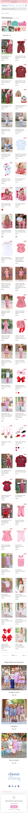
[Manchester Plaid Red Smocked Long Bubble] (21, 46)
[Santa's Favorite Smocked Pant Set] (7, 376)
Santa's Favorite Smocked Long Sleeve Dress (5, 337)
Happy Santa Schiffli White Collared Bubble (20, 645)
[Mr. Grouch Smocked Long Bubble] (21, 535)
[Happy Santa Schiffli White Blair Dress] (7, 610)
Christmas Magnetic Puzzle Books (21, 106)
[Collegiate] (14, 711)
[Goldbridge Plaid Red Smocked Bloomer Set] (7, 510)
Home (2, 13)
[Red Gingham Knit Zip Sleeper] (21, 169)
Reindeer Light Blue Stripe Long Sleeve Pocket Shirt (20, 155)
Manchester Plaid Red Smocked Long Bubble (20, 57)
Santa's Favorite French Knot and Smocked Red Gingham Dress (6, 285)
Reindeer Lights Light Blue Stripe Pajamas (6, 180)
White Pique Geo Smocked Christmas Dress (6, 259)
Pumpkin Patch (14, 692)
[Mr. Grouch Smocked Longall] (21, 560)
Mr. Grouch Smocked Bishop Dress (5, 571)
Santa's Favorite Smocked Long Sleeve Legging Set (20, 337)
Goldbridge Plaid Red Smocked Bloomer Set (6, 521)
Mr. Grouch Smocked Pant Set (6, 595)
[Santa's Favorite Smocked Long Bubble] (7, 301)
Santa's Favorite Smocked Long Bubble (5, 312)
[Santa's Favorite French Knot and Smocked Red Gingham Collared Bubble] (21, 274)
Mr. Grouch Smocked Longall (20, 570)
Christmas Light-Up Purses (6, 442)
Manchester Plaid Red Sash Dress (6, 81)
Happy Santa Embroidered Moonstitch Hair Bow (6, 646)
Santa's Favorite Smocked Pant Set (6, 386)
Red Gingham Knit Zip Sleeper (20, 179)
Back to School (14, 760)
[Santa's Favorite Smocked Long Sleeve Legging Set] (21, 326)
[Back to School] (14, 745)
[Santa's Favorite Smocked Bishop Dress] (21, 301)
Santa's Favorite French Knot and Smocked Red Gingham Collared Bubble (20, 286)
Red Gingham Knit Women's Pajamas (6, 231)
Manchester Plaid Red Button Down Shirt (20, 82)
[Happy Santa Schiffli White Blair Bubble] (21, 585)
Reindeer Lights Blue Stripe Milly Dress (6, 130)
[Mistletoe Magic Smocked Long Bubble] (21, 510)
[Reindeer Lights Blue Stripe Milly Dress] (7, 119)
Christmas (7, 13)
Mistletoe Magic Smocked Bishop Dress (6, 546)
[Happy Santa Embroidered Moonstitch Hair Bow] (7, 635)
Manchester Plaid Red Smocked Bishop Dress (6, 57)
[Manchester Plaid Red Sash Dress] (7, 71)
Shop (13, 695)
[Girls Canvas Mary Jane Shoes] (21, 432)
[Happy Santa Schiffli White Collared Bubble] (21, 635)
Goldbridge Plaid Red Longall (20, 496)
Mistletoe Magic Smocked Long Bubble (20, 521)
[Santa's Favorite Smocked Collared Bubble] (7, 351)
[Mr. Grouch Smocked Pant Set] (7, 585)
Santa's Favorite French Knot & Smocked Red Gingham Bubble (19, 259)
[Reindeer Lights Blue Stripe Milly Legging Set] (21, 119)
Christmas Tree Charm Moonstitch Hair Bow (20, 387)
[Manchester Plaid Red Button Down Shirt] (21, 71)
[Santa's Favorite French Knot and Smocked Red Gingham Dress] (7, 274)
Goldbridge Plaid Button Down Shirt (20, 471)
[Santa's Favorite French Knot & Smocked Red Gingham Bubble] (21, 248)
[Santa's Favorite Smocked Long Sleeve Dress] (7, 326)
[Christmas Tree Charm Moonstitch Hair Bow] (21, 376)
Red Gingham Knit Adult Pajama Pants (20, 231)
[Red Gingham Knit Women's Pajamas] (7, 221)
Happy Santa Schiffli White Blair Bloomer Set (20, 621)
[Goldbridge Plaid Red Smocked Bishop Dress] (7, 461)
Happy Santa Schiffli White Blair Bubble (20, 596)
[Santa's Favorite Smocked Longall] (21, 351)
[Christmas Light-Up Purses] (7, 432)
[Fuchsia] (16, 450)
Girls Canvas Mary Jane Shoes (20, 442)
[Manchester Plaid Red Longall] (7, 96)
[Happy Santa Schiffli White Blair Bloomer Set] (21, 610)
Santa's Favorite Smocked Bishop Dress (19, 312)
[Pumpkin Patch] (14, 677)
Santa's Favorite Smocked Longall (20, 361)
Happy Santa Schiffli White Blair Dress (6, 621)
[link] (5, 655)
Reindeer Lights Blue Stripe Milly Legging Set (20, 130)
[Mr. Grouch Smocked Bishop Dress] (7, 560)
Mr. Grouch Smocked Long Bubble (19, 546)
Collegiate (14, 726)
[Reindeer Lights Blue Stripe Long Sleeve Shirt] (7, 144)
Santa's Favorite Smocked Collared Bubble (6, 362)
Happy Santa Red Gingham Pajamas (6, 204)
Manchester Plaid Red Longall (6, 106)
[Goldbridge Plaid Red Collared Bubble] (7, 486)
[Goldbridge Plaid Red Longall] (21, 486)
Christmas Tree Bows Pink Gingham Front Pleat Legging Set (20, 415)
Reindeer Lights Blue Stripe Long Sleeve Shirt (6, 155)
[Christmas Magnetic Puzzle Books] (21, 96)
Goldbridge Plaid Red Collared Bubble (6, 497)
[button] (22, 5)
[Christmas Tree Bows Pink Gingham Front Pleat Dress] (7, 404)
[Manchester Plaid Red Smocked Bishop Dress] (7, 46)
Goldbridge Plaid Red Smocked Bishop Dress (6, 472)
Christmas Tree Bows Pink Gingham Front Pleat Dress (6, 415)
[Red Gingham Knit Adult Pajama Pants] (21, 221)
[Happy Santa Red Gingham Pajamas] (7, 194)
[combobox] (14, 8)
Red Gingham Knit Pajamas (20, 204)
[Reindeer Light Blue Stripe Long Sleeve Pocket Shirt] (21, 144)
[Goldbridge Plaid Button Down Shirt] (21, 461)
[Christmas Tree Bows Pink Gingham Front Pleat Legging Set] (21, 404)
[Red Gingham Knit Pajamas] (21, 194)
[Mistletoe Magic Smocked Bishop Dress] (7, 535)
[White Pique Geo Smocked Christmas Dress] (7, 248)
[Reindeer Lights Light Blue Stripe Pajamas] (7, 169)
